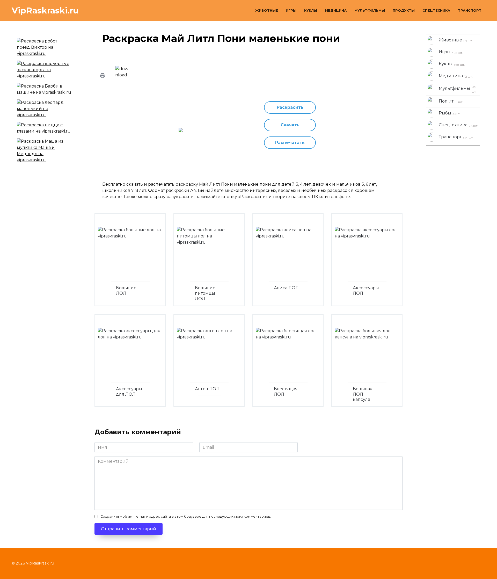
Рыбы (449, 113)
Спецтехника (436, 10)
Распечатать (290, 142)
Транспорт (469, 10)
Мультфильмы (369, 10)
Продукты (404, 10)
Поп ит (451, 101)
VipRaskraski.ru (45, 10)
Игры (291, 10)
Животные (266, 10)
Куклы (310, 10)
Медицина (336, 10)
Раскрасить (290, 107)
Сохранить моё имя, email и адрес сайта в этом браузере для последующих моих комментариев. (185, 516)
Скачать (290, 124)
